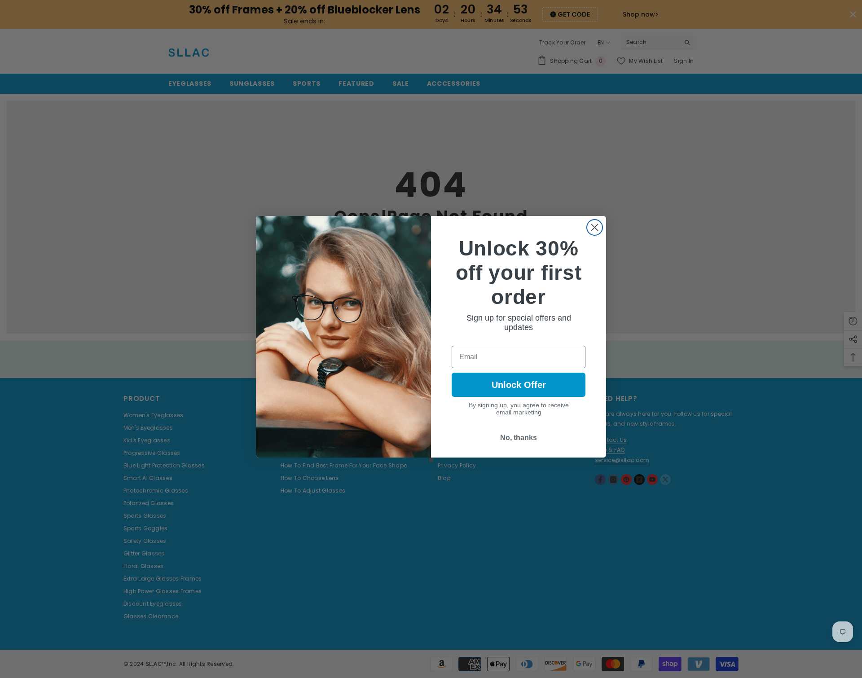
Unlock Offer (519, 385)
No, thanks (518, 437)
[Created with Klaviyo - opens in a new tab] (431, 460)
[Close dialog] (595, 227)
